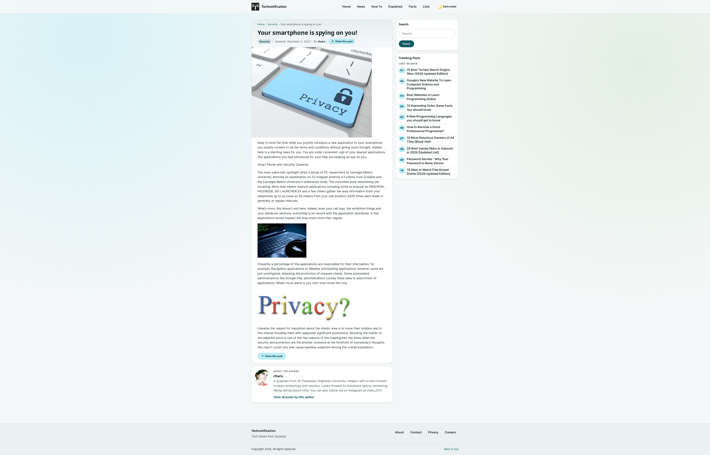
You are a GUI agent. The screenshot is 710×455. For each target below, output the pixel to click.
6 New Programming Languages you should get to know (429, 118)
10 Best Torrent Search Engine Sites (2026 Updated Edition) (428, 72)
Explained (395, 6)
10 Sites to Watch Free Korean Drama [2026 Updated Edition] (428, 172)
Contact (416, 432)
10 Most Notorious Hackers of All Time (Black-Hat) (430, 140)
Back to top (451, 449)
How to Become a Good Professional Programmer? (425, 129)
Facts (413, 6)
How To (376, 6)
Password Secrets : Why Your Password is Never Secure (427, 161)
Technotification (274, 6)
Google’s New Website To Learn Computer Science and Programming (429, 84)
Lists (426, 6)
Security (264, 41)
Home (346, 6)
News (361, 6)
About (399, 432)
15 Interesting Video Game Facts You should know (430, 108)
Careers (450, 432)
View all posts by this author (293, 397)
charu (321, 41)
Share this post (341, 41)
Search (406, 43)
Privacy (433, 432)
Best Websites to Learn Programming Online (423, 97)
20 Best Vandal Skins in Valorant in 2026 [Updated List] (430, 150)
